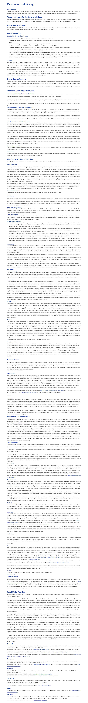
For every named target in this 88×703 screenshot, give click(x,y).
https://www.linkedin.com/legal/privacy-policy (43, 674)
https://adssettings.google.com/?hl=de (29, 392)
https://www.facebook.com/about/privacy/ (42, 649)
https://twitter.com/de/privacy (38, 683)
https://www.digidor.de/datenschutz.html (20, 422)
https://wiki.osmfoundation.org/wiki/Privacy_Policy (59, 562)
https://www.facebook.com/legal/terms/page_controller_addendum (55, 652)
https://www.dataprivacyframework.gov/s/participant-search (49, 557)
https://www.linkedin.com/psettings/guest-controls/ (48, 675)
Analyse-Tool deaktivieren (44, 523)
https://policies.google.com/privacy (53, 388)
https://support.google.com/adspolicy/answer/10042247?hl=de (52, 390)
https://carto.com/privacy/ (34, 559)
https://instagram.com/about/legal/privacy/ (42, 664)
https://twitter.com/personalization (44, 685)
